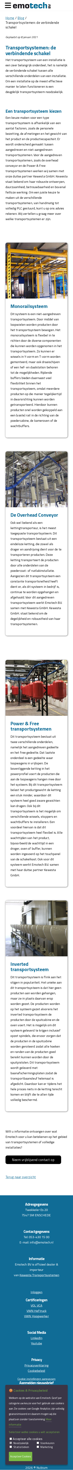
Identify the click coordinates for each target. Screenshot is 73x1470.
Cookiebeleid (36, 1370)
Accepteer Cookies (20, 1456)
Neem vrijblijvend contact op (33, 1159)
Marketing (46, 1447)
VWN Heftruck (36, 1310)
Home (9, 17)
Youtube (36, 1343)
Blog (21, 17)
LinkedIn (36, 1338)
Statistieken (21, 1447)
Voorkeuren (47, 1443)
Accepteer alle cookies (27, 1439)
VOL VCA (36, 1305)
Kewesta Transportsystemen (39, 1275)
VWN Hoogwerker (36, 1316)
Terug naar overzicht (20, 1177)
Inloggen (37, 1292)
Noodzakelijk (21, 1443)
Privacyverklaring (36, 1365)
